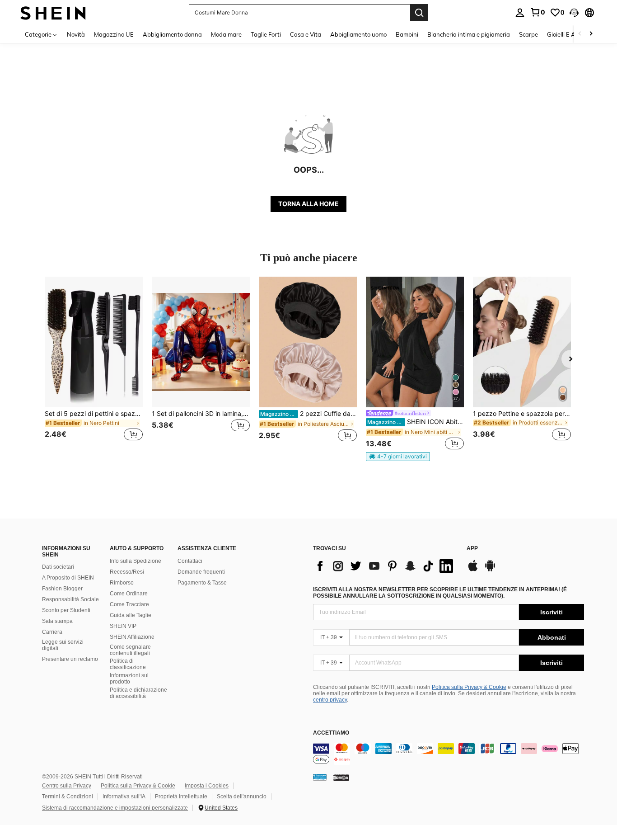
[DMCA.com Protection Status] (341, 777)
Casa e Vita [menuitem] (305, 34)
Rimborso (122, 583)
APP (472, 549)
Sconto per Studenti (66, 610)
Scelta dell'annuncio (241, 796)
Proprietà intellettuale (181, 796)
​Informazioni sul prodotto (129, 678)
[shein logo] (53, 12)
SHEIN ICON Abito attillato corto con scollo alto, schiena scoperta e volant (415, 421)
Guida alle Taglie (130, 615)
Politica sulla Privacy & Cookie (469, 687)
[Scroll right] (591, 34)
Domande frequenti (201, 572)
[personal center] (519, 12)
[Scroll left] (580, 34)
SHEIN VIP (123, 626)
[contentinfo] (448, 754)
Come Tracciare (129, 604)
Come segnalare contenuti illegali (130, 650)
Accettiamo (331, 733)
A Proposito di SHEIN (68, 578)
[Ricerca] (419, 12)
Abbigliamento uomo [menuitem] (358, 34)
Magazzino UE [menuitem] (114, 34)
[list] (385, 566)
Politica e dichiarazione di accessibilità (138, 693)
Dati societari (58, 567)
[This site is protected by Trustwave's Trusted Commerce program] (320, 777)
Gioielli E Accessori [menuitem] (571, 34)
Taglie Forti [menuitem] (266, 34)
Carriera (52, 632)
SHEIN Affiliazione (132, 637)
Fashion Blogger (62, 588)
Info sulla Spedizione (135, 561)
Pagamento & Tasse (202, 583)
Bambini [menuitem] (407, 34)
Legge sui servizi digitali (63, 645)
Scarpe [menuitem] (528, 34)
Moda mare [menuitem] (226, 34)
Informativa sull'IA (124, 796)
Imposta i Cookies (207, 786)
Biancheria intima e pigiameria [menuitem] (468, 34)
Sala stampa (57, 621)
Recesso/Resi (127, 572)
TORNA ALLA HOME (308, 203)
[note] (398, 456)
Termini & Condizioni (67, 796)
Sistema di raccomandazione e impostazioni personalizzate (115, 808)
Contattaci (190, 561)
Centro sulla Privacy (66, 786)
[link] (537, 12)
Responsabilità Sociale (70, 599)
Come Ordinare (129, 593)
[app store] (473, 570)
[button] (574, 12)
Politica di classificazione (128, 664)
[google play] (490, 570)
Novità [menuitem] (76, 34)
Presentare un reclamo (70, 659)
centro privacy (330, 700)
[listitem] (94, 364)
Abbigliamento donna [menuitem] (172, 34)
